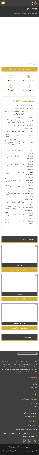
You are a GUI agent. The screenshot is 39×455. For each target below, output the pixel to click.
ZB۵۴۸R (19, 294)
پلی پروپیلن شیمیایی (28, 13)
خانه (36, 13)
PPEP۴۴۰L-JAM (19, 323)
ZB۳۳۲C (19, 265)
